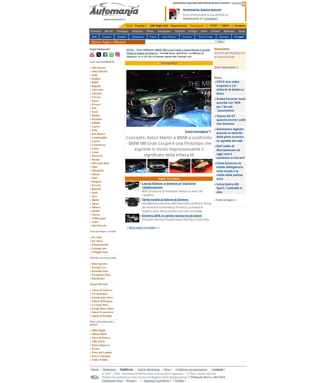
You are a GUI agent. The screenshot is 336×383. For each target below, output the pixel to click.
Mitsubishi (98, 170)
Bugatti (96, 86)
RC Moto (97, 241)
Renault (96, 188)
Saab (94, 192)
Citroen (96, 97)
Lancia (96, 141)
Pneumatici (98, 278)
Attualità (121, 37)
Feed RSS (236, 3)
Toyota (96, 214)
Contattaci (211, 18)
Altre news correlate (142, 227)
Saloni (204, 31)
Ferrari (96, 104)
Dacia (95, 100)
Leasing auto (99, 248)
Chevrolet (97, 89)
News (167, 369)
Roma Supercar (101, 345)
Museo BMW (99, 334)
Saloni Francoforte (102, 312)
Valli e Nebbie (100, 359)
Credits (179, 380)
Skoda (95, 199)
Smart (95, 203)
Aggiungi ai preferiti (156, 380)
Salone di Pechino (102, 315)
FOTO (130, 49)
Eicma (95, 348)
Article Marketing (149, 369)
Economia (96, 31)
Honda (96, 115)
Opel (94, 177)
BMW (95, 82)
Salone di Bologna (102, 301)
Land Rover (99, 144)
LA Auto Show (100, 304)
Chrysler (97, 93)
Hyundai (97, 119)
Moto (94, 37)
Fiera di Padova (101, 337)
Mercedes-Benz (100, 163)
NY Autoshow (99, 293)
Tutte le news (224, 200)
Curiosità (215, 31)
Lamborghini (99, 137)
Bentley (96, 78)
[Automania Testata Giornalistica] (114, 15)
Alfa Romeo (99, 67)
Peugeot (96, 181)
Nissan (95, 174)
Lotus (95, 152)
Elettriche (180, 31)
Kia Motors (98, 133)
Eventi (153, 37)
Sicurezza (224, 37)
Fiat (94, 108)
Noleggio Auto (100, 252)
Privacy (131, 380)
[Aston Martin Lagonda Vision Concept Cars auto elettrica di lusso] (179, 172)
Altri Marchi (99, 225)
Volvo (95, 222)
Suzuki (95, 211)
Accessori (187, 37)
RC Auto (97, 237)
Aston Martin (99, 71)
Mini (94, 166)
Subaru (96, 207)
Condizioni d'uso (112, 380)
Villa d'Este (98, 341)
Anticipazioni (164, 31)
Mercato (109, 31)
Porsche (96, 185)
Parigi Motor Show (103, 308)
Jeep (94, 130)
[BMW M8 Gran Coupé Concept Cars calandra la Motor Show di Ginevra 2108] (157, 172)
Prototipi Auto (100, 271)
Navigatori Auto (101, 274)
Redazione (109, 369)
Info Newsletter (225, 67)
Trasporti (106, 37)
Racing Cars (99, 267)
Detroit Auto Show (102, 297)
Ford (94, 111)
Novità (150, 31)
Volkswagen (99, 218)
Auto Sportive (100, 263)
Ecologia (192, 31)
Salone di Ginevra (102, 290)
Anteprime (137, 31)
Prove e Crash (205, 37)
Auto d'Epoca (169, 37)
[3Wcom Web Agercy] (95, 378)
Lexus (95, 148)
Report (242, 31)
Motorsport (229, 31)
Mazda (96, 159)
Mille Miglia (99, 330)
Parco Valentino (101, 356)
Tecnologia (122, 31)
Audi (94, 75)
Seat (94, 196)
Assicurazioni (197, 25)
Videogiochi (138, 37)
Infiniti (96, 122)
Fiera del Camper (102, 352)
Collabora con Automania (191, 369)
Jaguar (96, 126)
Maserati (97, 155)
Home (129, 25)
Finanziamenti (100, 244)
